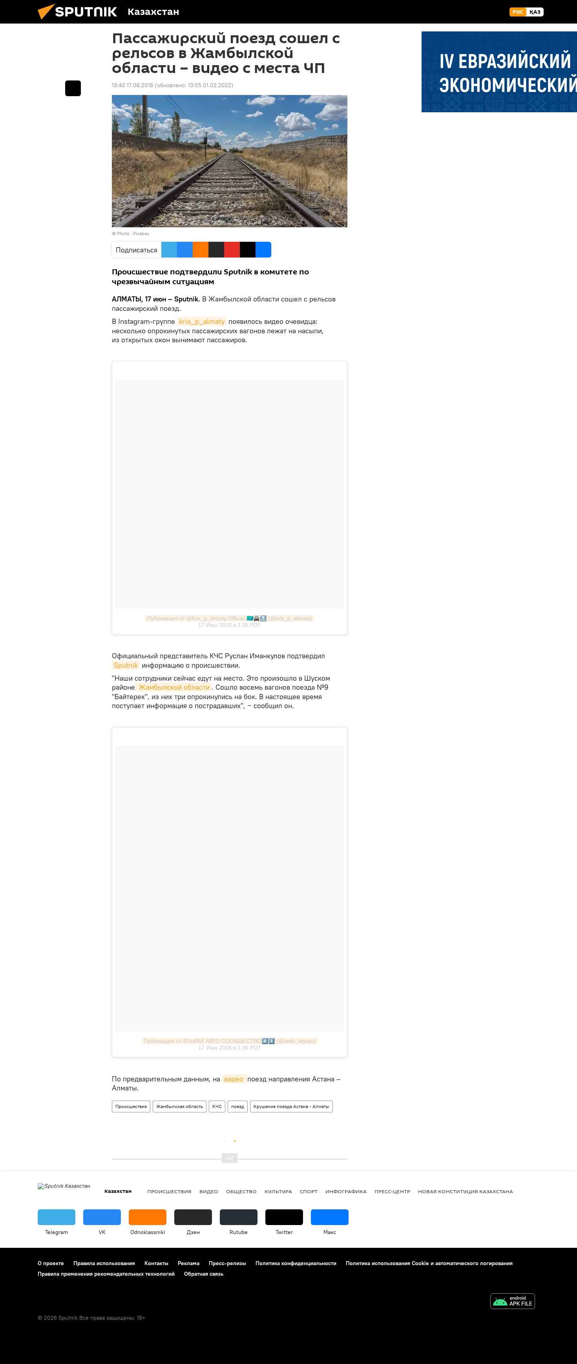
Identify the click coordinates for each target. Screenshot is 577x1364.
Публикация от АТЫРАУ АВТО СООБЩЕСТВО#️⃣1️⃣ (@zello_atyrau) (230, 1041)
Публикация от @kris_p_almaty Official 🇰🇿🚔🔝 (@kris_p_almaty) (229, 618)
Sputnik (126, 665)
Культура (278, 1191)
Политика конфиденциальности (296, 1263)
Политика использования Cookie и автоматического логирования (429, 1263)
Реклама (188, 1263)
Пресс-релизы (227, 1263)
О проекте (51, 1263)
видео (234, 1078)
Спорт (309, 1191)
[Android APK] (512, 1302)
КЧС (217, 1106)
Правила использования (104, 1263)
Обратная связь (203, 1273)
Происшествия (131, 1106)
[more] (73, 88)
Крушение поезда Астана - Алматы (291, 1106)
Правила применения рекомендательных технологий (106, 1273)
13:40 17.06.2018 (132, 85)
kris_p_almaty (202, 321)
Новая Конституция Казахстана (465, 1191)
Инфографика (346, 1191)
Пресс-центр (392, 1191)
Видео (208, 1191)
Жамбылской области (173, 687)
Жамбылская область (179, 1106)
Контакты (156, 1263)
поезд (237, 1106)
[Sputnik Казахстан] (80, 21)
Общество (241, 1191)
